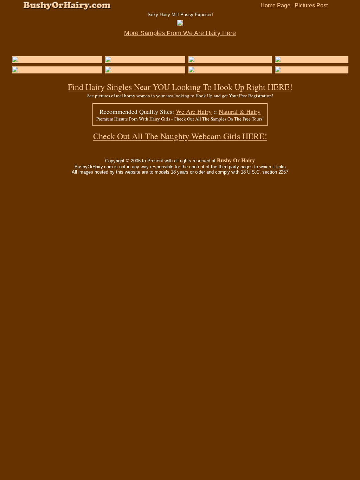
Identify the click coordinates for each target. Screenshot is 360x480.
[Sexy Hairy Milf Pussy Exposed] (180, 24)
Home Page (275, 5)
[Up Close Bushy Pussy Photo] (52, 70)
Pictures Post (311, 5)
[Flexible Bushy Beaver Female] (230, 70)
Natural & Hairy (240, 111)
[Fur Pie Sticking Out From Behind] (57, 60)
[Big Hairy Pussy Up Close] (310, 70)
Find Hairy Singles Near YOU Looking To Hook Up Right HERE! (180, 86)
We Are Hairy (194, 111)
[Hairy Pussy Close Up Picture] (229, 60)
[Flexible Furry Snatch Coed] (142, 70)
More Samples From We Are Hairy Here (180, 33)
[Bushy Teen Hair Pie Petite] (311, 60)
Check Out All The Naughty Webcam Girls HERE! (180, 136)
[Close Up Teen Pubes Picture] (145, 60)
